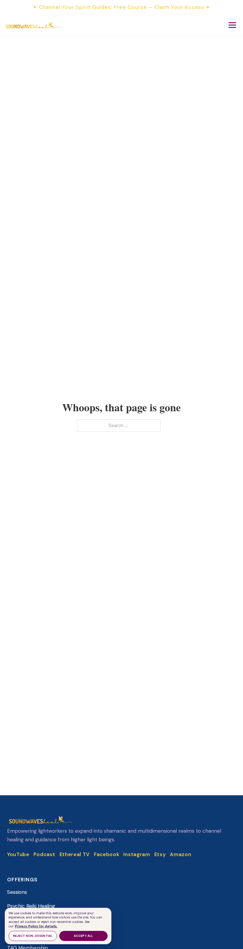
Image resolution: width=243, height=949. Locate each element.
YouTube (18, 854)
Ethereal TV (75, 854)
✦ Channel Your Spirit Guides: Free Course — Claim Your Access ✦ (121, 7)
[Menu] (232, 25)
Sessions (17, 892)
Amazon (180, 854)
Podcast (44, 854)
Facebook (106, 854)
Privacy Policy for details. (36, 926)
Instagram (136, 854)
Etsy (160, 854)
